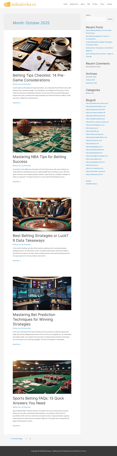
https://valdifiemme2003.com (95, 119)
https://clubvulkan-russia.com (95, 171)
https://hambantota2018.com (95, 150)
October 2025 (90, 80)
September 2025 (91, 83)
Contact (109, 4)
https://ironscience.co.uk (94, 140)
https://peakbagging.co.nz (94, 147)
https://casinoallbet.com (93, 159)
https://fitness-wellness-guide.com (97, 122)
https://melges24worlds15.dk (95, 109)
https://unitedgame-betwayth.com (97, 156)
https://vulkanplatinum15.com (95, 162)
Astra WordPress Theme (78, 451)
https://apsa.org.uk (92, 128)
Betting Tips (74, 4)
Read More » (17, 103)
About (83, 4)
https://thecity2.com (92, 143)
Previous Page (16, 439)
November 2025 (91, 77)
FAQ (88, 4)
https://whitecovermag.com (95, 134)
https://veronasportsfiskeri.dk (95, 112)
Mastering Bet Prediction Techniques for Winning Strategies (34, 319)
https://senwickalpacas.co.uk (95, 125)
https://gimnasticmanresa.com (95, 116)
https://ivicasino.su (92, 165)
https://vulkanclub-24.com (94, 174)
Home (65, 4)
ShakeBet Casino (91, 184)
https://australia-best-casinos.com (97, 103)
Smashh (88, 181)
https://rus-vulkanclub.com (94, 168)
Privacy (95, 4)
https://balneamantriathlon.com (96, 106)
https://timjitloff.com (92, 131)
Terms (102, 4)
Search (88, 15)
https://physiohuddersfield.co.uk (96, 137)
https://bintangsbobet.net (94, 153)
